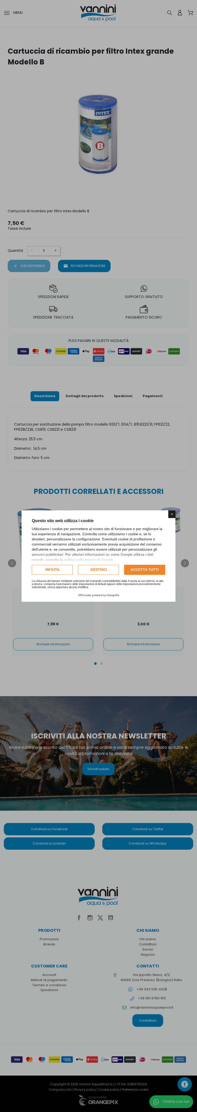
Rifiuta (52, 570)
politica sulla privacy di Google (88, 560)
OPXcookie (84, 595)
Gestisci (98, 570)
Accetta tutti (145, 570)
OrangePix (113, 595)
